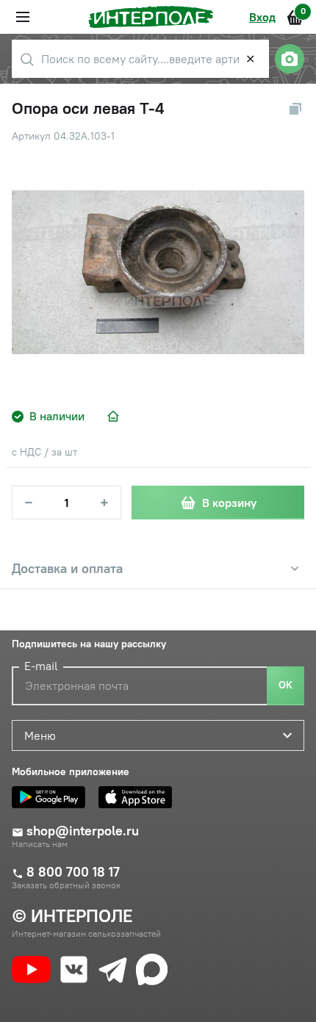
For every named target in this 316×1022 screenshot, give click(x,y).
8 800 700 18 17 (73, 872)
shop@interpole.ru (82, 831)
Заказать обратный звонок (66, 885)
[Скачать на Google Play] (52, 797)
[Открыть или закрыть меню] (23, 16)
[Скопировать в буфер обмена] (295, 109)
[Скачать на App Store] (138, 797)
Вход (262, 17)
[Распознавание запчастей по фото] (289, 58)
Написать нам (40, 844)
